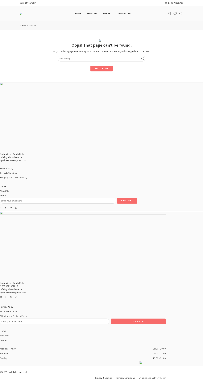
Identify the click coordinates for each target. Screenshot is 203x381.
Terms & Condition (9, 173)
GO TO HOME (101, 68)
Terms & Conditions (125, 378)
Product (3, 195)
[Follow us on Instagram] (16, 207)
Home (23, 25)
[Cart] (169, 14)
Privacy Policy (6, 168)
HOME (78, 13)
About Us (4, 191)
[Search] (181, 14)
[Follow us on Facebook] (6, 207)
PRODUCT (107, 13)
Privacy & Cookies (103, 378)
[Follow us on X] (1, 208)
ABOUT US (92, 13)
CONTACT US (124, 13)
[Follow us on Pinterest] (11, 207)
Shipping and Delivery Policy (13, 177)
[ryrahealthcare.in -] (29, 14)
